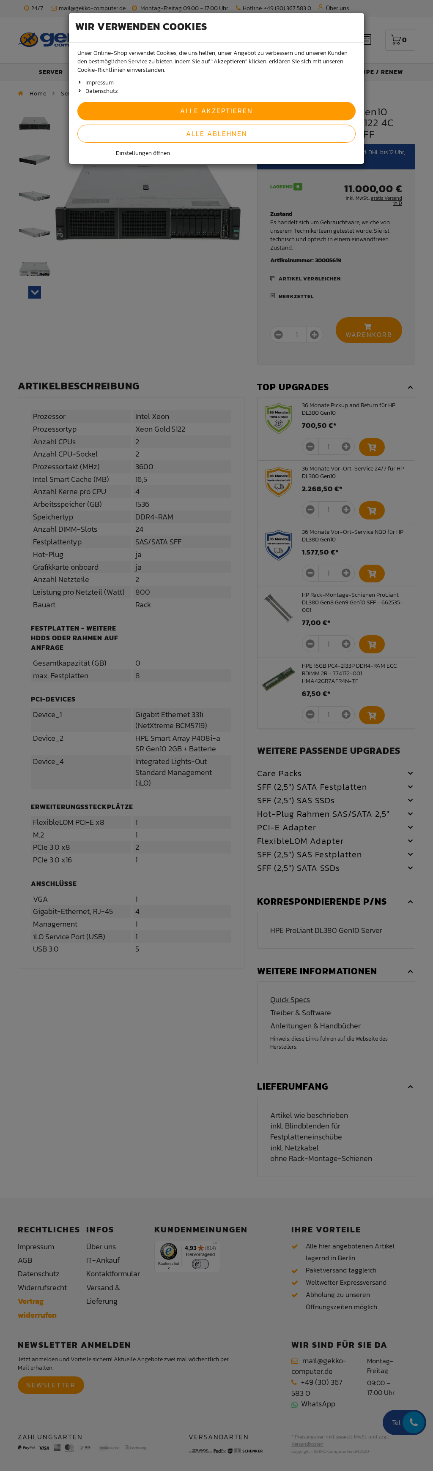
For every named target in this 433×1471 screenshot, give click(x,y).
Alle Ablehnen (216, 133)
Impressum (99, 82)
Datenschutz (101, 91)
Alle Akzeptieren (216, 111)
